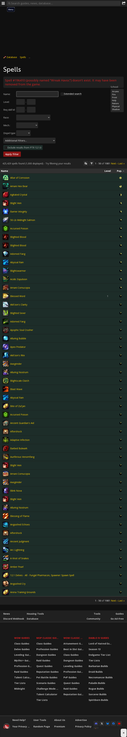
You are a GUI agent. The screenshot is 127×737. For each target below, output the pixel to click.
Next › (114, 163)
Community (93, 618)
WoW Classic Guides (74, 637)
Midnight (19, 688)
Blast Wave (16, 389)
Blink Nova (16, 490)
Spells (23, 57)
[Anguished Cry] (5, 583)
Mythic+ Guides (23, 660)
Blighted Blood (18, 236)
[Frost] (117, 97)
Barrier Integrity (18, 211)
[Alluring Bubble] (5, 338)
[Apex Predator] (5, 347)
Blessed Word (17, 296)
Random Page (41, 726)
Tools (97, 613)
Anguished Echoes (20, 524)
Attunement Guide (74, 643)
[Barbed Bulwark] (5, 448)
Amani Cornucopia (20, 287)
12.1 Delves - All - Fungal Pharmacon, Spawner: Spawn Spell (42, 575)
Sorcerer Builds (97, 694)
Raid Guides (21, 671)
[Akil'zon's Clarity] (5, 304)
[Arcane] (117, 91)
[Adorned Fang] (5, 254)
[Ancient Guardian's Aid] (5, 423)
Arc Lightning (17, 549)
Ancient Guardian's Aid (22, 423)
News (6, 613)
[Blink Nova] (5, 490)
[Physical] (117, 106)
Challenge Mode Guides (48, 688)
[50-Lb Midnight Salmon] (5, 220)
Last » (121, 163)
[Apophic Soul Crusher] (5, 330)
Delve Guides (22, 649)
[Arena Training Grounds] (5, 592)
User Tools (39, 720)
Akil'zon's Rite (17, 355)
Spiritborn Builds (98, 700)
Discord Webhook (13, 618)
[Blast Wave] (5, 389)
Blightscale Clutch (19, 380)
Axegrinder (16, 363)
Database (12, 57)
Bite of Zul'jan (17, 406)
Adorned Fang (17, 253)
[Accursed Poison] (5, 228)
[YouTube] (119, 723)
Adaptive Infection (20, 439)
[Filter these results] (91, 163)
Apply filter (12, 154)
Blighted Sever (18, 313)
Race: (6, 117)
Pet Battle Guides (46, 677)
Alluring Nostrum (19, 372)
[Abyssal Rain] (5, 262)
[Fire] (117, 94)
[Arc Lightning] (5, 550)
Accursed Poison (19, 228)
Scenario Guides (45, 683)
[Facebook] (113, 723)
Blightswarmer (18, 270)
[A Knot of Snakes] (5, 558)
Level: (6, 101)
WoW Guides (22, 637)
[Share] (123, 3)
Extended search (73, 93)
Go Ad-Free (117, 618)
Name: (6, 94)
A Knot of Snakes (19, 558)
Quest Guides (44, 666)
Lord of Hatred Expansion (101, 643)
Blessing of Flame (19, 516)
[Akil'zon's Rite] (5, 355)
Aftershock (16, 431)
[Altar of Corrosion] (5, 177)
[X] (101, 723)
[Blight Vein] (5, 203)
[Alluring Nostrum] (5, 372)
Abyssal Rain (17, 262)
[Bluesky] (107, 723)
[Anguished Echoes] (5, 524)
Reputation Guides (47, 671)
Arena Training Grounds (23, 592)
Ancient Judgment (19, 541)
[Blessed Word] (5, 296)
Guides (120, 613)
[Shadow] (117, 109)
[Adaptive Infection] (5, 440)
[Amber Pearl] (5, 567)
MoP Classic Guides (48, 637)
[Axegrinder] (5, 364)
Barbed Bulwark (18, 448)
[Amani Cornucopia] (5, 287)
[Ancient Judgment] (5, 541)
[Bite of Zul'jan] (5, 406)
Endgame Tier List (99, 654)
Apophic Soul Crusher (21, 330)
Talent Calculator (23, 677)
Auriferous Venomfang (22, 456)
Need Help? (19, 720)
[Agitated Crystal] (5, 194)
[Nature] (117, 103)
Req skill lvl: (9, 109)
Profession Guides (23, 666)
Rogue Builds (96, 688)
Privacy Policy (83, 726)
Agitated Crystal (18, 194)
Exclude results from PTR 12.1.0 (24, 147)
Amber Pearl (16, 566)
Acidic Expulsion (18, 279)
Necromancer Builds (101, 677)
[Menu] (3, 3)
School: (114, 86)
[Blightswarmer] (5, 271)
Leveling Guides (23, 654)
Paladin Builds (97, 683)
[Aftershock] (5, 431)
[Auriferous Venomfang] (5, 457)
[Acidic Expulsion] (5, 279)
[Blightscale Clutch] (5, 380)
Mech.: (6, 125)
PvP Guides (70, 677)
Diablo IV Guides (99, 637)
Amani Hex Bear (19, 186)
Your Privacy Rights (21, 726)
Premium (59, 726)
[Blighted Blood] (5, 237)
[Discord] (96, 723)
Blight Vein (15, 203)
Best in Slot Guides (74, 649)
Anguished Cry (17, 583)
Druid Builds (96, 671)
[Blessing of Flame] (5, 516)
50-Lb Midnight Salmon (22, 220)
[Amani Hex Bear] (5, 186)
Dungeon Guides (46, 654)
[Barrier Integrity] (5, 211)
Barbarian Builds (98, 666)
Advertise (81, 720)
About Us (59, 720)
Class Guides (21, 643)
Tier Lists (19, 683)
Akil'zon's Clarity (18, 304)
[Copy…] (85, 163)
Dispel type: (9, 133)
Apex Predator (18, 346)
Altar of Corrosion (19, 177)
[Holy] (117, 100)
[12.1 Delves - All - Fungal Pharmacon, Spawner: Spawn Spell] (5, 575)
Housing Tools (35, 613)
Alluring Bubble (18, 338)
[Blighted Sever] (5, 313)
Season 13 (95, 649)
